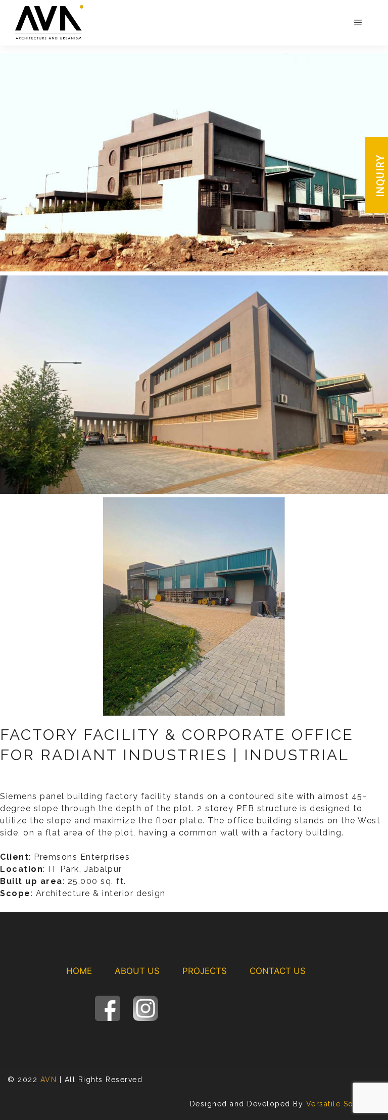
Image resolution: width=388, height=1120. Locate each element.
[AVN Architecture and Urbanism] (49, 22)
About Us (137, 971)
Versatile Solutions (343, 1104)
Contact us (278, 971)
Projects (204, 971)
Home (79, 971)
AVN (48, 1080)
